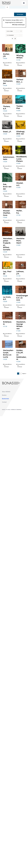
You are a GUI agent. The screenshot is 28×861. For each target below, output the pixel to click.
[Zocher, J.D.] (7, 48)
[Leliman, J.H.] (20, 265)
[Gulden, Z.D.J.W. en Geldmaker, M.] (20, 344)
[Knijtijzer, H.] (7, 315)
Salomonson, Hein (8, 158)
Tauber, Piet (19, 107)
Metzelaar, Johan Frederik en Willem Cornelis (8, 244)
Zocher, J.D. (6, 55)
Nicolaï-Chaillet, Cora (7, 213)
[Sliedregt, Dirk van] (20, 125)
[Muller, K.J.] (20, 204)
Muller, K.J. (19, 211)
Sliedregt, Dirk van (20, 132)
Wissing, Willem (20, 56)
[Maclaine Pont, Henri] (20, 231)
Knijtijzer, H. (7, 323)
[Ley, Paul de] (7, 265)
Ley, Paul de (7, 272)
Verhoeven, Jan (8, 82)
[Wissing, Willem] (20, 48)
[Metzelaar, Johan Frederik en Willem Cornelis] (7, 231)
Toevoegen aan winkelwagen (5, 64)
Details (10, 62)
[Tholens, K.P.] (7, 99)
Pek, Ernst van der (7, 186)
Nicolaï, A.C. (19, 184)
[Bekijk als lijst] (15, 38)
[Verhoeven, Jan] (7, 74)
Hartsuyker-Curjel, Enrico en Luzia (8, 353)
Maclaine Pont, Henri (20, 240)
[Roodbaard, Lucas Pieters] (20, 150)
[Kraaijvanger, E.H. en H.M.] (20, 289)
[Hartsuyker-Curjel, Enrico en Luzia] (7, 344)
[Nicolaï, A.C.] (20, 177)
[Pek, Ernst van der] (7, 177)
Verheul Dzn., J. (19, 80)
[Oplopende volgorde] (21, 31)
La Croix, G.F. (7, 298)
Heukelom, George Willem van (21, 325)
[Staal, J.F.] (7, 125)
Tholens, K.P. (6, 107)
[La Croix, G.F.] (7, 290)
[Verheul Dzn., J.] (20, 73)
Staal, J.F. (7, 131)
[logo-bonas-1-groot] (6, 2)
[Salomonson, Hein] (7, 150)
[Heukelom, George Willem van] (20, 315)
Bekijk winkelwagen (19, 24)
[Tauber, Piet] (20, 99)
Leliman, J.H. (20, 272)
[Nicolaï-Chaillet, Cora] (7, 204)
